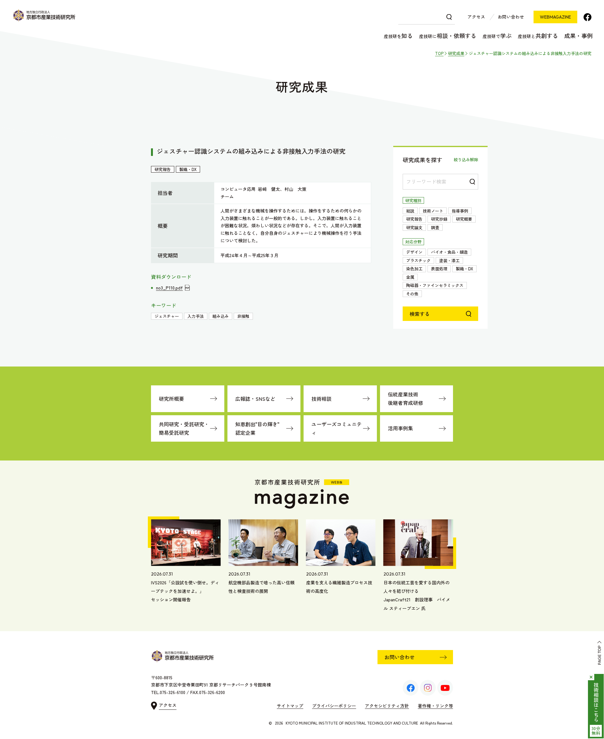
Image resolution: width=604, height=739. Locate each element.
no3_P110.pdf (169, 287)
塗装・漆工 (449, 260)
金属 (410, 277)
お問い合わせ (511, 17)
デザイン (414, 252)
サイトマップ (290, 706)
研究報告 (414, 219)
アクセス (476, 17)
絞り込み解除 (466, 160)
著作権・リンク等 (435, 706)
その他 (412, 294)
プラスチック (418, 260)
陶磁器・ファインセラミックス (434, 285)
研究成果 (456, 53)
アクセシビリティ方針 (387, 706)
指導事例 (460, 211)
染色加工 (414, 269)
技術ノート (433, 211)
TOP (439, 53)
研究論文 (414, 227)
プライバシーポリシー (334, 706)
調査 (435, 227)
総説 (410, 211)
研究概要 (464, 219)
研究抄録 (439, 219)
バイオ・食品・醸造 (449, 252)
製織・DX (464, 269)
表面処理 (439, 269)
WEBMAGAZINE (555, 17)
